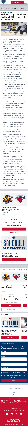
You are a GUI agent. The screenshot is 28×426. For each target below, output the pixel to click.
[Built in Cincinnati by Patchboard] (14, 420)
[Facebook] (7, 414)
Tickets (15, 229)
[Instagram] (11, 414)
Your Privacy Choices (7, 410)
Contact (8, 408)
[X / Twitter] (16, 414)
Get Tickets (17, 2)
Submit (14, 380)
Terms (20, 408)
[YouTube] (21, 414)
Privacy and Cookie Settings (19, 410)
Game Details (14, 232)
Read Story (14, 260)
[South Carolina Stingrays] (3, 2)
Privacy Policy (14, 408)
